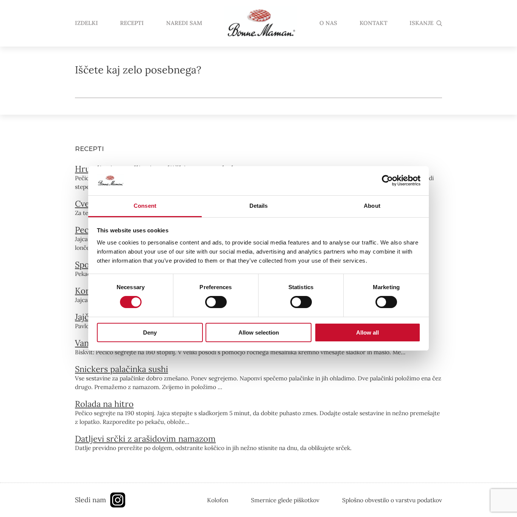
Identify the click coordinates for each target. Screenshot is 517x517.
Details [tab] (258, 205)
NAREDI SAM (184, 23)
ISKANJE (421, 23)
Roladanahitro (104, 404)
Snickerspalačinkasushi (121, 369)
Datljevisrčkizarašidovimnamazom (145, 438)
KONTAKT (374, 23)
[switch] (216, 302)
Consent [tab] (145, 205)
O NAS (328, 23)
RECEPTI (132, 23)
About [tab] (372, 205)
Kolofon (217, 500)
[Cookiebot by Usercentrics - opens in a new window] (387, 180)
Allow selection (258, 332)
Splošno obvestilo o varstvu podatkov (392, 500)
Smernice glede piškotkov (285, 500)
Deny (150, 332)
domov (260, 23)
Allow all (367, 332)
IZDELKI (86, 23)
